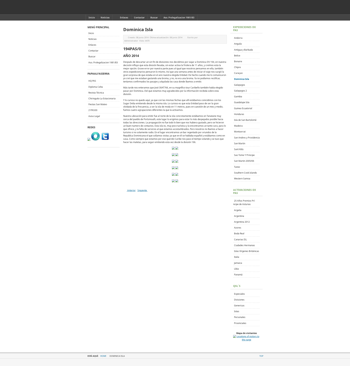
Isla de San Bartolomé (245, 120)
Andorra (238, 37)
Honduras (239, 114)
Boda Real (239, 233)
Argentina (239, 216)
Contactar (93, 50)
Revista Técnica (96, 92)
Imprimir (219, 37)
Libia (236, 268)
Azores (237, 227)
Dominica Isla (241, 79)
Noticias (92, 39)
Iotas (236, 311)
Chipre (237, 67)
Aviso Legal (94, 116)
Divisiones (239, 299)
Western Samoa (242, 178)
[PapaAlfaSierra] (104, 7)
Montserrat (240, 131)
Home (103, 356)
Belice (237, 55)
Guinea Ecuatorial (243, 108)
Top (261, 356)
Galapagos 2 (240, 90)
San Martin (239, 143)
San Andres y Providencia (247, 137)
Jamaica (238, 262)
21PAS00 (92, 110)
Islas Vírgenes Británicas (246, 251)
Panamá (238, 274)
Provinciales (240, 323)
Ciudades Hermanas (244, 245)
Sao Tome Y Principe (244, 155)
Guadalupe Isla (241, 102)
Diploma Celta (95, 86)
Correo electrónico (223, 37)
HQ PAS (92, 80)
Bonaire (238, 61)
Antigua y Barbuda (243, 49)
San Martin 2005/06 (244, 160)
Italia (236, 256)
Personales (239, 317)
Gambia (238, 96)
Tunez (237, 166)
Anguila (238, 43)
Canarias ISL (240, 239)
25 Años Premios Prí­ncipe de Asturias (244, 202)
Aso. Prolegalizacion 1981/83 (103, 62)
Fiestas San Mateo (97, 104)
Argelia (237, 210)
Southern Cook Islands (245, 172)
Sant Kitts (239, 149)
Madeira (238, 125)
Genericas (239, 305)
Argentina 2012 (242, 221)
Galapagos (239, 84)
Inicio (91, 33)
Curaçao (238, 73)
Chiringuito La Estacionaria (102, 98)
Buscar (92, 56)
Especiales (239, 293)
